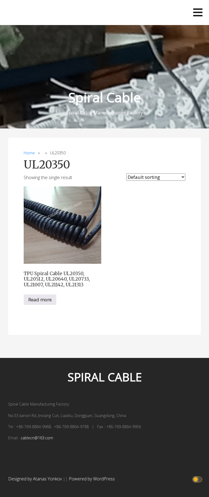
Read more (40, 299)
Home (29, 152)
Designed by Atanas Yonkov (35, 479)
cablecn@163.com (37, 437)
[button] (197, 12)
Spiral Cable (104, 97)
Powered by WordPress (92, 479)
